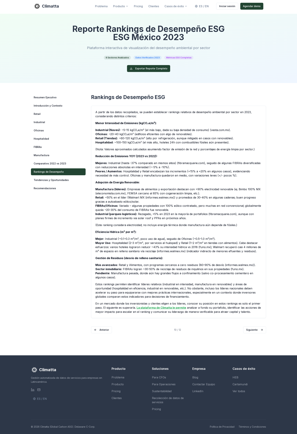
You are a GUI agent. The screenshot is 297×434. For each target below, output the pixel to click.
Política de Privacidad (222, 426)
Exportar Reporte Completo (151, 68)
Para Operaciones (163, 384)
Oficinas (39, 130)
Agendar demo (252, 6)
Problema (101, 6)
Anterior (104, 329)
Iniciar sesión (227, 6)
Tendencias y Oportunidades (51, 180)
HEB (235, 377)
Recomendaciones (45, 188)
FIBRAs (38, 146)
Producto (119, 6)
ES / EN (204, 6)
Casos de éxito (174, 6)
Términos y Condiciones (252, 426)
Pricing (138, 6)
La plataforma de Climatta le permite (161, 307)
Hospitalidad (41, 138)
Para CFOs (159, 377)
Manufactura (41, 155)
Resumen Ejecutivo (45, 97)
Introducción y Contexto (48, 105)
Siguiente (252, 329)
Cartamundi (240, 384)
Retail (37, 113)
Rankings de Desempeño (49, 171)
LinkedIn (197, 391)
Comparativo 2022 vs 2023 (50, 163)
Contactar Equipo (203, 384)
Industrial (39, 122)
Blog (195, 377)
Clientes (153, 6)
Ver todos (239, 391)
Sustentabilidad (162, 391)
